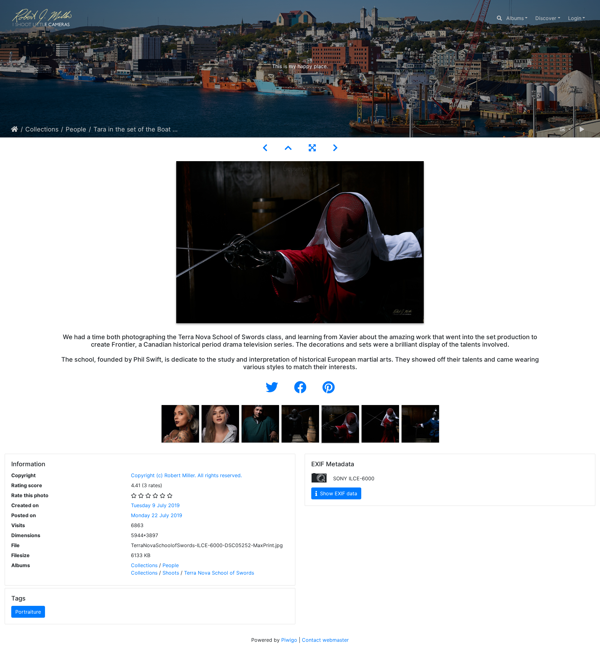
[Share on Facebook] (302, 387)
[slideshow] (582, 129)
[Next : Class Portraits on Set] (335, 148)
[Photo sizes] (565, 129)
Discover (545, 18)
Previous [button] (155, 425)
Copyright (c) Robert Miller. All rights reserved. (186, 475)
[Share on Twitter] (273, 387)
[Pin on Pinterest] (328, 387)
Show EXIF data (337, 493)
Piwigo (289, 640)
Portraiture (28, 612)
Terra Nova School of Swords (219, 573)
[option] (180, 424)
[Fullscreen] (313, 148)
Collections (41, 129)
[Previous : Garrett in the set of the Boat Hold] (266, 148)
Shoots (170, 573)
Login (574, 18)
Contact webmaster (325, 640)
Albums (515, 18)
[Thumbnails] (289, 148)
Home (14, 129)
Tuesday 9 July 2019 (155, 505)
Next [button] (445, 425)
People (76, 129)
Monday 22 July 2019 (156, 515)
